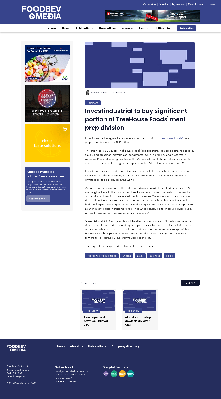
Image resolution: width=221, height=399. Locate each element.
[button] (65, 28)
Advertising (150, 4)
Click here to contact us (65, 381)
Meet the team (196, 4)
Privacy (211, 4)
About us (164, 4)
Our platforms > (115, 367)
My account (178, 4)
